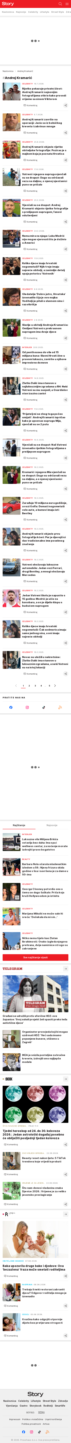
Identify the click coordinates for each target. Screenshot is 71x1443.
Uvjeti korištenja (53, 1419)
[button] (30, 105)
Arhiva (46, 1424)
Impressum (14, 1419)
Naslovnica (8, 71)
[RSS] (60, 707)
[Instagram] (27, 707)
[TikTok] (44, 707)
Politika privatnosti (31, 1424)
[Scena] (41, 1412)
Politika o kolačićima (32, 1419)
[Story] (7, 4)
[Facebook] (11, 707)
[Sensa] (30, 1412)
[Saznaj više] (65, 968)
